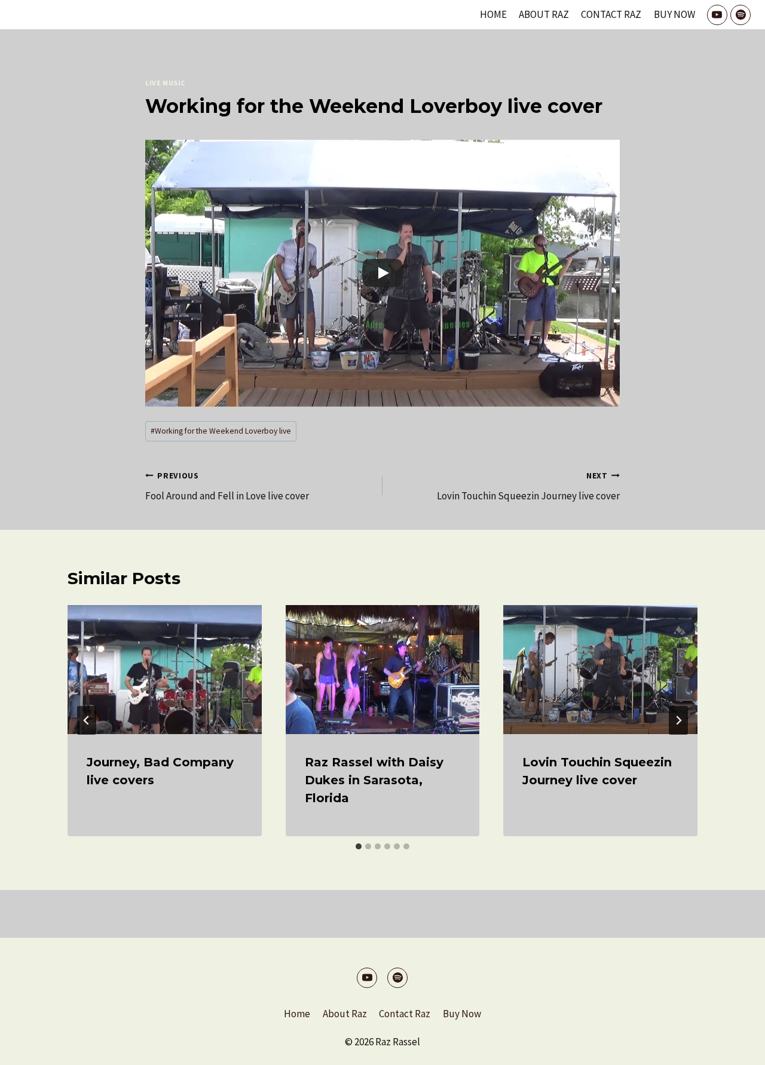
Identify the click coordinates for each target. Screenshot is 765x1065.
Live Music (165, 82)
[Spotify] (740, 15)
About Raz (544, 14)
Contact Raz (611, 14)
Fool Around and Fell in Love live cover (227, 487)
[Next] (678, 720)
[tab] (359, 846)
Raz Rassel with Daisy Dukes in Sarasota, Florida (374, 780)
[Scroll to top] (735, 1047)
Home (493, 14)
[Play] (382, 273)
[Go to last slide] (86, 720)
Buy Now (674, 14)
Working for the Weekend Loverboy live (221, 431)
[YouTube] (717, 15)
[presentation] (165, 669)
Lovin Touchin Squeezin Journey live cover (528, 487)
